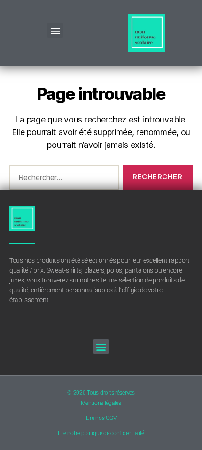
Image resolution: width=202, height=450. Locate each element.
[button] (55, 30)
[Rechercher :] (62, 179)
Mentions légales (101, 403)
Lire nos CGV (101, 418)
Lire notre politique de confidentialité (101, 433)
